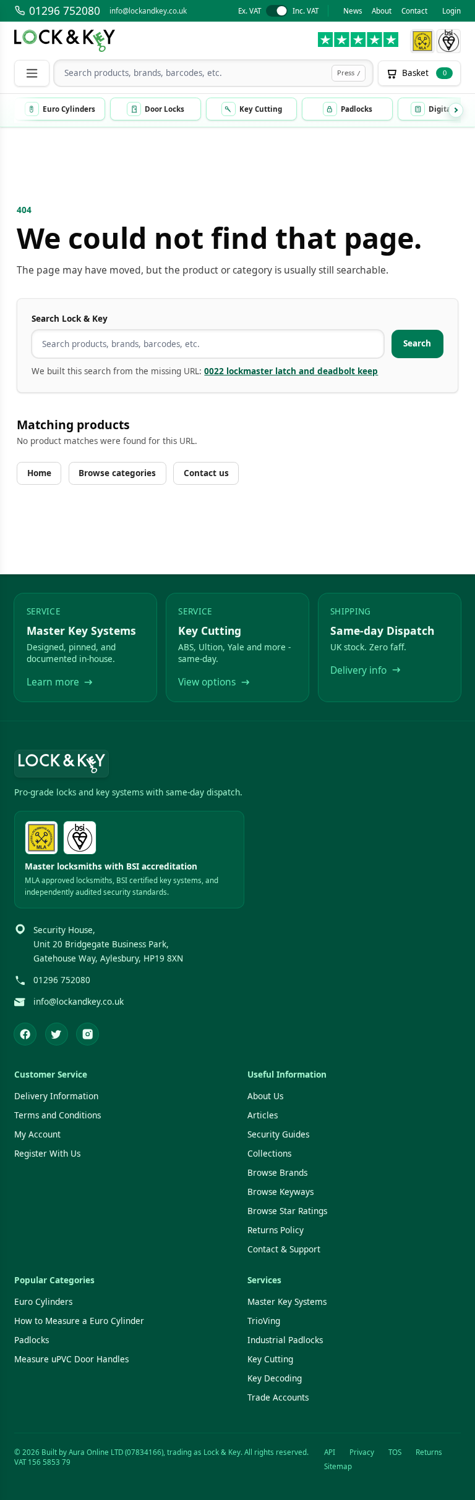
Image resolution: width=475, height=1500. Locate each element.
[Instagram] (87, 1034)
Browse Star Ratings (287, 1211)
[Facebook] (25, 1034)
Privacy (361, 1452)
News (352, 10)
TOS (394, 1452)
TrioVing (263, 1320)
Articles (262, 1115)
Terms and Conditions (57, 1115)
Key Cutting (270, 1359)
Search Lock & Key (70, 318)
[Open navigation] (31, 73)
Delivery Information (56, 1096)
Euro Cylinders (43, 1301)
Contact (414, 10)
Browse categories (117, 473)
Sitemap (338, 1466)
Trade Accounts (278, 1397)
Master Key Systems (287, 1301)
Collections (269, 1153)
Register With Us (47, 1153)
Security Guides (278, 1134)
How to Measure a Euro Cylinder (79, 1320)
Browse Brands (277, 1172)
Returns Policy (275, 1230)
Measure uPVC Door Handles (71, 1359)
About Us (265, 1096)
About (382, 10)
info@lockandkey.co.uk (148, 10)
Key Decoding (274, 1378)
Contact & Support (283, 1249)
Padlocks (31, 1340)
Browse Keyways (280, 1191)
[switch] (278, 11)
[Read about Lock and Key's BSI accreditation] (449, 41)
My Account (37, 1134)
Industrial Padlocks (285, 1340)
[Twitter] (56, 1034)
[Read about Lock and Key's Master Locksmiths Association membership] (422, 41)
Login (451, 10)
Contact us (206, 473)
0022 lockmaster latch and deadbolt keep (291, 371)
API (329, 1452)
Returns (429, 1452)
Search (417, 343)
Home (39, 473)
